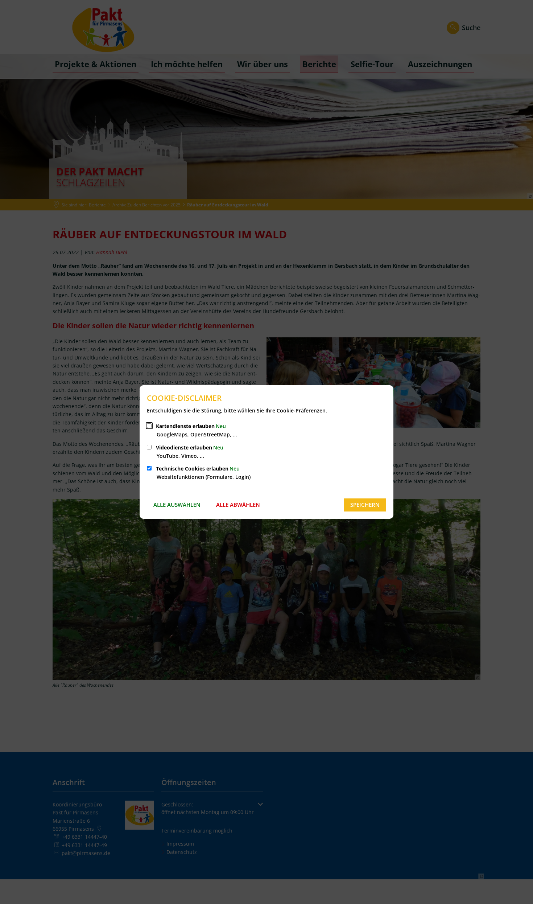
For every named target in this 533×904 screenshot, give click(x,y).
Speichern (365, 504)
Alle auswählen (177, 504)
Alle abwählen (238, 504)
